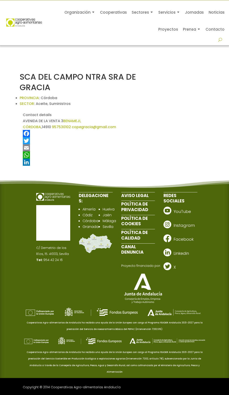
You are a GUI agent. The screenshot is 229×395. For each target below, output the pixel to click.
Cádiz (88, 215)
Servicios (167, 12)
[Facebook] (91, 133)
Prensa (189, 29)
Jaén (107, 215)
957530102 (61, 127)
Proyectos (168, 29)
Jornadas (194, 12)
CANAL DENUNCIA (132, 249)
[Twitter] (91, 140)
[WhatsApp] (91, 155)
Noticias (217, 12)
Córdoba (91, 220)
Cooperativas (113, 12)
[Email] (91, 147)
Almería (89, 209)
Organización (77, 12)
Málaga (109, 220)
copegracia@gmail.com (94, 127)
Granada (91, 226)
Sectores (140, 12)
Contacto (215, 29)
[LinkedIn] (91, 162)
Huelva (108, 209)
